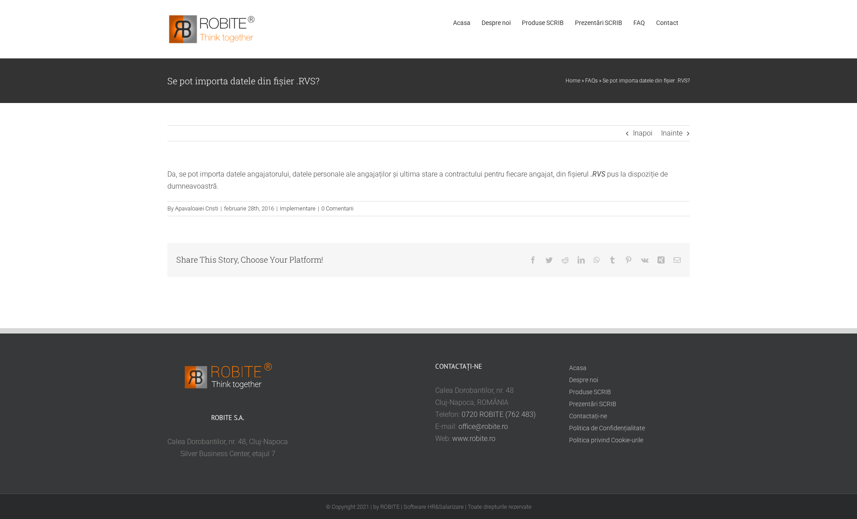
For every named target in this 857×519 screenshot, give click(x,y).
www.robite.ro (473, 438)
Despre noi (583, 379)
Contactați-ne (588, 416)
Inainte (671, 133)
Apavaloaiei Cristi (196, 208)
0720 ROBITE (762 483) (499, 414)
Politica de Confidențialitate (607, 428)
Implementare (298, 208)
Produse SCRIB (590, 391)
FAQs (591, 81)
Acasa (578, 367)
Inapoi (643, 133)
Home (573, 81)
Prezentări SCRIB (592, 404)
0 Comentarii (337, 208)
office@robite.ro (483, 426)
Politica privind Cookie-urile (606, 440)
